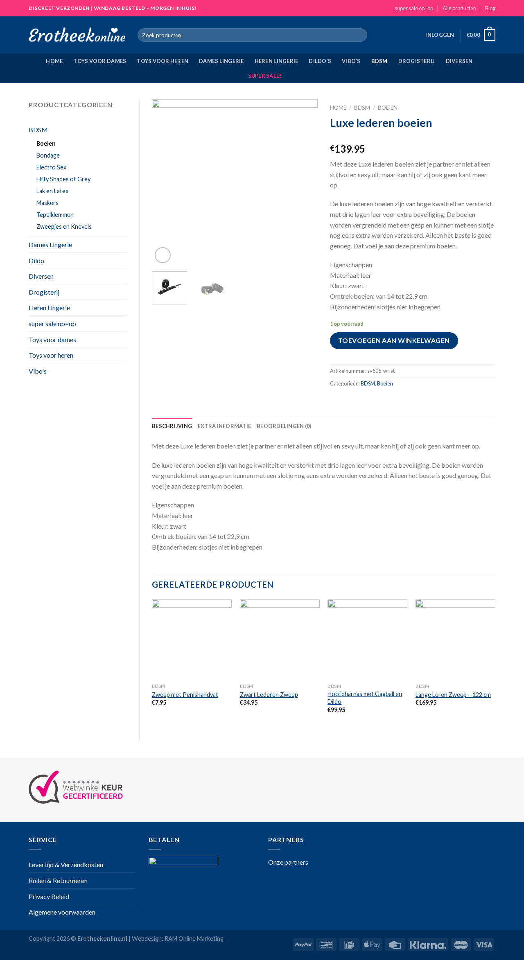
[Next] (303, 182)
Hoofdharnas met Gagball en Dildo (365, 697)
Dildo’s (320, 61)
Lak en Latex (52, 190)
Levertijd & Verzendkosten (66, 864)
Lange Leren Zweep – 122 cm (453, 694)
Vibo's (38, 371)
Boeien (46, 143)
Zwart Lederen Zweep (269, 694)
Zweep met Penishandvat (185, 694)
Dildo (36, 260)
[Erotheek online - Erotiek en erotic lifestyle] (77, 35)
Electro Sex (51, 167)
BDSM (379, 61)
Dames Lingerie (221, 61)
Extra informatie (224, 426)
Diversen (459, 61)
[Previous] (165, 182)
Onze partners (288, 862)
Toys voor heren (162, 61)
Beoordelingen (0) (284, 426)
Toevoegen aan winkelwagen (394, 340)
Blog (490, 8)
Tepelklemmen (55, 214)
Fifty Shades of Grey (63, 179)
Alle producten (459, 8)
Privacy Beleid (49, 896)
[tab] (172, 426)
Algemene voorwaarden (62, 912)
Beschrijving (172, 426)
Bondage (48, 155)
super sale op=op (414, 8)
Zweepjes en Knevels (64, 226)
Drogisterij (416, 61)
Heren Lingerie (276, 61)
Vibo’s (351, 61)
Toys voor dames (99, 61)
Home (54, 61)
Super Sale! (265, 75)
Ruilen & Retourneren (58, 880)
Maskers (47, 202)
